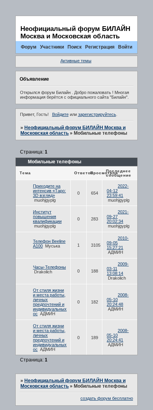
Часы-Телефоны (49, 267)
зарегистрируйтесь (97, 114)
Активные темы (75, 60)
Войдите (60, 114)
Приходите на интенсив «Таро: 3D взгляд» (49, 191)
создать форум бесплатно (106, 398)
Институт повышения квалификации (47, 217)
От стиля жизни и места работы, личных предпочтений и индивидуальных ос (50, 302)
